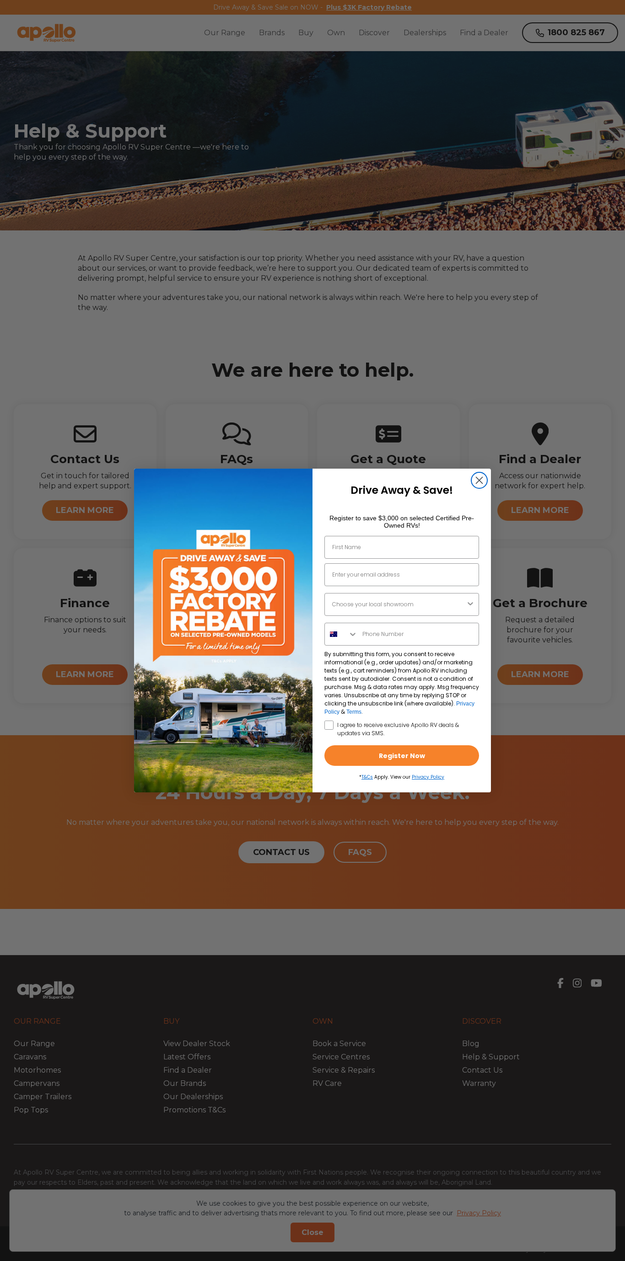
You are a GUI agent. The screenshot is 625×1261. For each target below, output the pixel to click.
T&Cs (367, 777)
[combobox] (399, 604)
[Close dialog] (479, 480)
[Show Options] (470, 604)
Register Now (402, 755)
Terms (353, 712)
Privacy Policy (428, 777)
